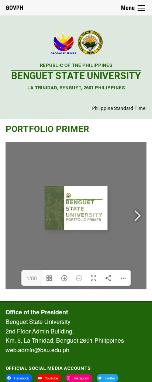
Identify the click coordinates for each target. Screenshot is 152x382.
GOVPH (14, 7)
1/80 (32, 278)
